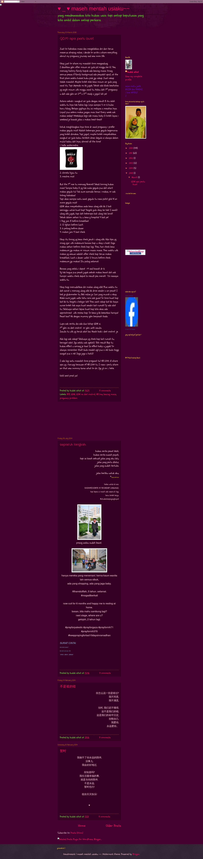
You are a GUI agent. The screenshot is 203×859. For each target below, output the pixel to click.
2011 (131, 153)
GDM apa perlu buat (77, 38)
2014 (131, 168)
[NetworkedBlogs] (135, 251)
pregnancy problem (68, 398)
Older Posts (113, 825)
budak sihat (133, 72)
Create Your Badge (130, 329)
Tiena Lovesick (129, 295)
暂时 (63, 751)
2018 (131, 173)
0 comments (105, 390)
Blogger (136, 854)
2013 (131, 163)
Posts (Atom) (77, 832)
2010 (131, 148)
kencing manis (110, 394)
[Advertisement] (89, 419)
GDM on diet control (85, 394)
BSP (68, 394)
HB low (99, 394)
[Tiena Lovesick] (131, 325)
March (135, 177)
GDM (73, 394)
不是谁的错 (68, 686)
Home (81, 825)
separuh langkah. (73, 444)
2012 (131, 158)
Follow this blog (135, 253)
